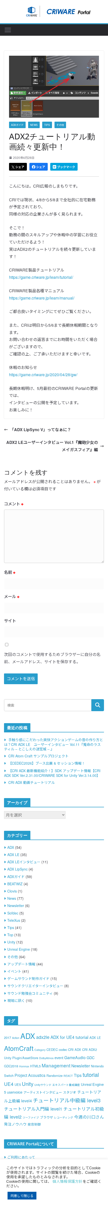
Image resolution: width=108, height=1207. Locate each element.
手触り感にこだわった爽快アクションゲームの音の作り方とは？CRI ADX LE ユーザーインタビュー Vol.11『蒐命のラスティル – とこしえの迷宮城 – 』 (53, 744)
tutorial (91, 1074)
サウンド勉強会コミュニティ (30, 993)
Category (39, 1050)
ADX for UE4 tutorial (69, 1037)
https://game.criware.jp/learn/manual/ (41, 298)
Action (15, 1038)
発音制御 (34, 1124)
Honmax (24, 1066)
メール (11, 596)
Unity (11, 941)
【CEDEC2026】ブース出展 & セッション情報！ (46, 763)
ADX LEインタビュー (23, 861)
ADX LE (13, 854)
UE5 (18, 1084)
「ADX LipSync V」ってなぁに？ (40, 429)
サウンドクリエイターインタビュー (35, 985)
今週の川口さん (89, 1117)
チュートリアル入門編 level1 (33, 1109)
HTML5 (35, 1066)
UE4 (9, 1083)
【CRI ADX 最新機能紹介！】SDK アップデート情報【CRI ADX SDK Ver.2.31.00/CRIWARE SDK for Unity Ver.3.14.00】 (52, 773)
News (34, 125)
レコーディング (63, 1117)
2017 (7, 1037)
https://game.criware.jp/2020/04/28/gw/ (43, 374)
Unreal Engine (18, 949)
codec (63, 1049)
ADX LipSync (17, 869)
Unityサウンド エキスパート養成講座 (57, 1085)
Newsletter (15, 905)
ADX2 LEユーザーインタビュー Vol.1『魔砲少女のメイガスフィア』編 (52, 445)
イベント (14, 971)
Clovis (12, 891)
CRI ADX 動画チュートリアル (31, 782)
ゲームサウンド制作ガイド (28, 978)
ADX (10, 847)
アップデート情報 (21, 963)
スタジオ (69, 1092)
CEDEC (52, 1049)
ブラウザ (46, 1117)
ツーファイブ (31, 1117)
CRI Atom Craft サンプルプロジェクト (38, 755)
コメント (13, 504)
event (59, 1057)
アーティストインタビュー (42, 1092)
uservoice (14, 1092)
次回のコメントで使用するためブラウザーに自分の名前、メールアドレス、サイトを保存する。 (52, 657)
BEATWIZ (15, 883)
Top (10, 934)
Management (56, 1065)
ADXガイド (17, 125)
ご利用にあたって (21, 1157)
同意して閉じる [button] (22, 1195)
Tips (47, 125)
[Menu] (8, 30)
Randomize (54, 1075)
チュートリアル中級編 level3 (66, 1100)
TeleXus (13, 920)
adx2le (42, 1037)
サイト (10, 620)
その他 (60, 125)
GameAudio (75, 1057)
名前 (9, 572)
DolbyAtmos (46, 1058)
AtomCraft (18, 1048)
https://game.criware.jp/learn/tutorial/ (41, 277)
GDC (90, 1057)
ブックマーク (65, 167)
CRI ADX (74, 1049)
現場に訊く (16, 1000)
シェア (19, 167)
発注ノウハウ (15, 1124)
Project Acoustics (30, 1075)
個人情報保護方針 (67, 1181)
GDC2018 (11, 1066)
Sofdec (12, 912)
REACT (68, 1076)
